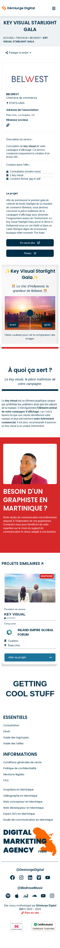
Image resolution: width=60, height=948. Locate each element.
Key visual (14, 614)
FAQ (5, 780)
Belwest (35, 38)
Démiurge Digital (21, 8)
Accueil (8, 38)
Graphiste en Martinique (18, 789)
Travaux (22, 38)
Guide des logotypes (16, 737)
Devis (6, 731)
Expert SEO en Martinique (19, 814)
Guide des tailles (13, 743)
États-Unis (16, 103)
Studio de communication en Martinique (28, 820)
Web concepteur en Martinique (23, 802)
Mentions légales (13, 774)
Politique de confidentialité (19, 768)
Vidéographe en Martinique (20, 796)
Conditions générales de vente (22, 762)
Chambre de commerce (21, 98)
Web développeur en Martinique (23, 808)
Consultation (11, 725)
